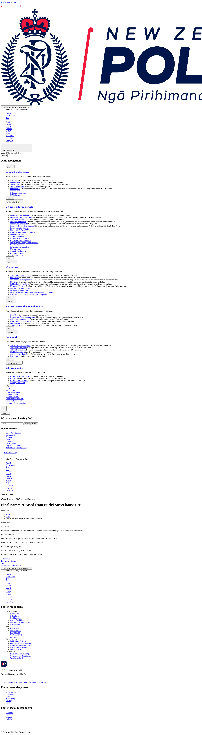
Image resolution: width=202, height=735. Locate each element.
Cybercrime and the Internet (20, 241)
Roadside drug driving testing (16, 448)
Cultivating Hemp (16, 253)
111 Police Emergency (18, 348)
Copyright (9, 694)
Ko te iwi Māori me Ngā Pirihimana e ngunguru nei (29, 295)
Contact (8, 696)
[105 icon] (8, 497)
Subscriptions (15, 189)
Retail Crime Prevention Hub (21, 645)
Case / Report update (13, 433)
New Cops (14, 315)
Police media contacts (18, 193)
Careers (9, 302)
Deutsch (9, 129)
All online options (16, 255)
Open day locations (13, 392)
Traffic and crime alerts (14, 401)
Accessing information (18, 236)
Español (9, 122)
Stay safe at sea (16, 650)
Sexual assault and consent (20, 228)
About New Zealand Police (20, 276)
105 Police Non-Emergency (20, 346)
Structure (13, 282)
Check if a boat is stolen (19, 381)
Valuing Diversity (16, 325)
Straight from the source (17, 172)
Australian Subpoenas (18, 251)
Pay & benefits (15, 631)
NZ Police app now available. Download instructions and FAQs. (25, 682)
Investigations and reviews (20, 288)
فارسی (8, 127)
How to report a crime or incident (22, 232)
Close (9, 198)
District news (15, 182)
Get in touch (11, 337)
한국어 (8, 133)
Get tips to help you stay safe (19, 207)
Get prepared (15, 633)
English (8, 113)
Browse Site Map (10, 453)
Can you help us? (13, 363)
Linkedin (9, 719)
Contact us (10, 332)
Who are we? (12, 267)
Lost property (11, 435)
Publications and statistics (19, 284)
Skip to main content (8, 2)
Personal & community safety (21, 217)
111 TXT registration (18, 350)
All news (13, 180)
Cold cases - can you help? (20, 654)
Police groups (15, 323)
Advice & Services (13, 202)
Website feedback (16, 658)
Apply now (14, 637)
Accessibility (10, 699)
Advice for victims (17, 220)
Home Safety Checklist (18, 647)
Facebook (9, 713)
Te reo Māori (10, 115)
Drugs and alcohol (17, 234)
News (9, 167)
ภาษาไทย (10, 138)
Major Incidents (11, 390)
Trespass (9, 439)
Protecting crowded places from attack (24, 243)
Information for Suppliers (19, 247)
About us (10, 262)
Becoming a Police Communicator (23, 317)
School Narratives (12, 395)
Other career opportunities (19, 319)
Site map (9, 701)
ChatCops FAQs (16, 635)
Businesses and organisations (21, 239)
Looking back (15, 618)
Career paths (15, 629)
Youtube (9, 717)
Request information (13, 445)
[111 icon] (3, 497)
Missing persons (16, 249)
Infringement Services (18, 222)
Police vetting (11, 443)
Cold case (14, 378)
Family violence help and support (22, 226)
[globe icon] (3, 457)
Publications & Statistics (19, 641)
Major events (15, 191)
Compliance (10, 441)
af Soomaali (10, 136)
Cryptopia (9, 437)
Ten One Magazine (17, 187)
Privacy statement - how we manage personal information (31, 292)
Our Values (14, 278)
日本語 (8, 131)
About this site (11, 692)
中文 (7, 118)
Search (3, 153)
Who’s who (14, 614)
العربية (8, 124)
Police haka (14, 616)
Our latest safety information (20, 643)
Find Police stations (17, 352)
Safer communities (14, 368)
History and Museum (18, 286)
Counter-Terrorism (17, 245)
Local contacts (15, 356)
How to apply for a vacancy (20, 321)
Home (8, 388)
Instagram (9, 715)
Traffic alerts (15, 184)
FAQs (8, 703)
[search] (4, 408)
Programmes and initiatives (20, 290)
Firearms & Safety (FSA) (19, 230)
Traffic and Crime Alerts (14, 399)
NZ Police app (15, 195)
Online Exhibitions (17, 620)
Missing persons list (17, 383)
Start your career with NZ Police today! (24, 306)
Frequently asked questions (20, 215)
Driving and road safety (19, 224)
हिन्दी (7, 120)
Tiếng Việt (9, 141)
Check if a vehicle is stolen (20, 376)
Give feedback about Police (20, 354)
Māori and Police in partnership (21, 280)
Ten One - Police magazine (16, 403)
